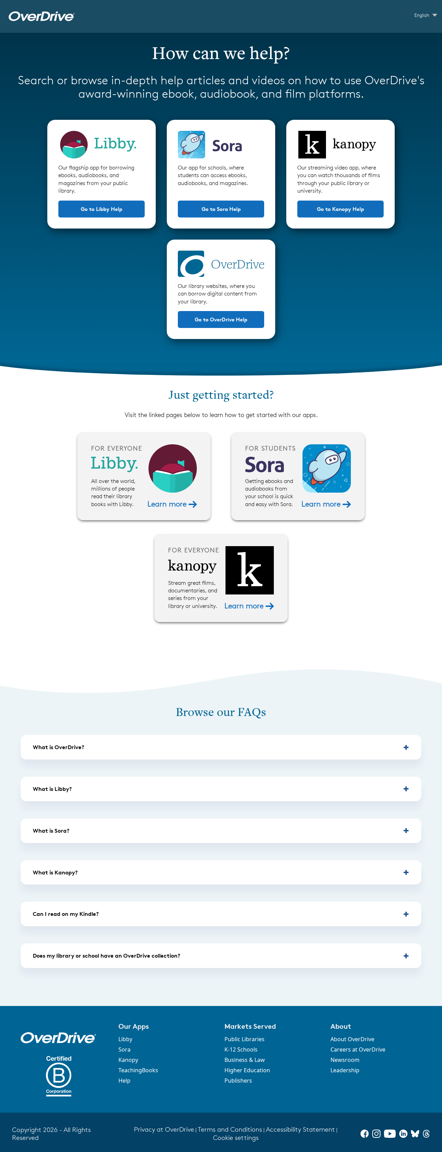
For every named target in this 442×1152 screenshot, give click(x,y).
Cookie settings (236, 1138)
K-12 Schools (241, 1049)
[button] (167, 1026)
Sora (124, 1049)
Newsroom (344, 1060)
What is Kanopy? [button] (55, 872)
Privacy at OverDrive (164, 1129)
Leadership (344, 1070)
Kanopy (128, 1060)
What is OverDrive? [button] (58, 747)
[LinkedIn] (403, 1134)
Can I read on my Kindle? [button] (66, 913)
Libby (125, 1039)
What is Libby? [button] (52, 788)
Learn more (168, 504)
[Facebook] (365, 1134)
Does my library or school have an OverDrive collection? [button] (106, 955)
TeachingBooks (138, 1070)
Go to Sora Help (221, 209)
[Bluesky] (415, 1134)
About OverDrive (352, 1039)
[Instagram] (376, 1134)
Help (124, 1080)
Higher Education (247, 1070)
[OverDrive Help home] (41, 16)
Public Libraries (244, 1039)
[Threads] (426, 1134)
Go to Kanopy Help (340, 209)
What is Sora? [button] (51, 830)
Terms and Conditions (230, 1129)
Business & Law (244, 1060)
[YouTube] (390, 1134)
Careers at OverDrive (357, 1049)
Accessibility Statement (300, 1129)
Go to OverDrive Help (221, 319)
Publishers (238, 1080)
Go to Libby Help (101, 209)
